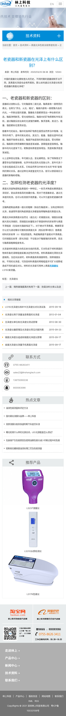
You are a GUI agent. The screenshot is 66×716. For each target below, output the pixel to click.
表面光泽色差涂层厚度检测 (44, 45)
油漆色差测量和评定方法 (17, 408)
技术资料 (24, 45)
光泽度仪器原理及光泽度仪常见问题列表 (24, 329)
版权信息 (33, 696)
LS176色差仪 (33, 594)
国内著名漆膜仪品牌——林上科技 (21, 416)
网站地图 (46, 696)
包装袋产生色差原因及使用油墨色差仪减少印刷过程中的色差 (33, 440)
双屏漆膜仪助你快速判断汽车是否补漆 (23, 424)
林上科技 (7, 696)
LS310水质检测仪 (33, 551)
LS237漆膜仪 (33, 508)
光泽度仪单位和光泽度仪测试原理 (21, 322)
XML (30, 701)
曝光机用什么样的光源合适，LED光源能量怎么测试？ (30, 432)
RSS (37, 701)
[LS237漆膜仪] (33, 486)
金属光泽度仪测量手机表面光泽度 (21, 344)
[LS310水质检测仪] (33, 529)
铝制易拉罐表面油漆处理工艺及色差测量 (24, 448)
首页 (15, 45)
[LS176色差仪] (33, 572)
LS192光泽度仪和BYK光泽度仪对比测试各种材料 (25, 308)
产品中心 (20, 696)
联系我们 (59, 696)
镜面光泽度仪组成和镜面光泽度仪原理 (23, 337)
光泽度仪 (13, 278)
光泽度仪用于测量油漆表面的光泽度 (22, 314)
